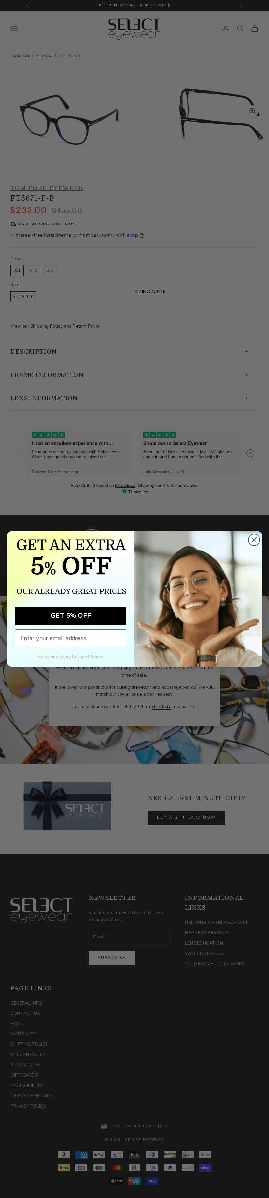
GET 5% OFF (71, 615)
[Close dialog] (254, 540)
